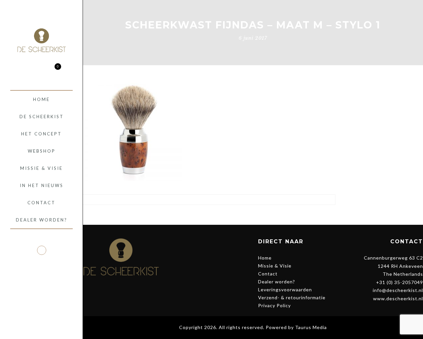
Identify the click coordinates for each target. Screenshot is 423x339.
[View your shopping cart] (53, 70)
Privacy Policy (274, 305)
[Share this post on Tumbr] (227, 215)
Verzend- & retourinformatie (292, 297)
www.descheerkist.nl (398, 298)
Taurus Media (311, 327)
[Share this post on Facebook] (190, 215)
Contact (268, 273)
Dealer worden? (276, 281)
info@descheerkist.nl (398, 290)
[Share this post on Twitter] (203, 215)
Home (265, 258)
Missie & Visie (274, 265)
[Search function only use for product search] (30, 70)
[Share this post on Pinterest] (215, 215)
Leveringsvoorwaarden (285, 289)
